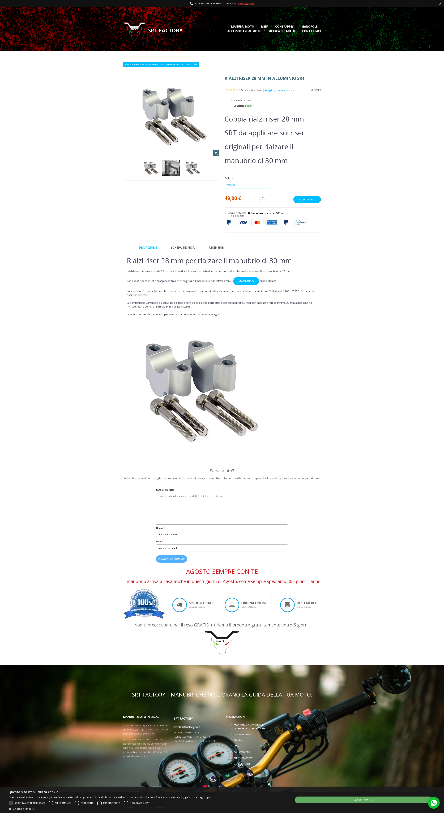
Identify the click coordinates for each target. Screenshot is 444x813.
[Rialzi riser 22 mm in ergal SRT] (151, 168)
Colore (229, 178)
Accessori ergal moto (244, 31)
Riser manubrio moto (146, 64)
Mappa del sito (242, 764)
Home (128, 64)
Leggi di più (205, 797)
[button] (110, 808)
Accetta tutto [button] (363, 799)
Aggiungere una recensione (280, 90)
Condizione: (240, 105)
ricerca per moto (281, 31)
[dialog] (222, 800)
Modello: (239, 100)
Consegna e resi (242, 752)
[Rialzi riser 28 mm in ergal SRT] (171, 168)
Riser (264, 26)
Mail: (159, 541)
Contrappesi (284, 26)
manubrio (246, 281)
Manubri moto (242, 26)
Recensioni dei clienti (250, 90)
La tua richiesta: (165, 489)
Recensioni (217, 247)
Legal (237, 746)
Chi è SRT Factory (243, 758)
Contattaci (311, 31)
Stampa (317, 89)
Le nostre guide (242, 734)
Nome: (160, 528)
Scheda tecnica (183, 247)
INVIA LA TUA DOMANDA (171, 558)
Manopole (309, 26)
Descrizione (148, 247)
